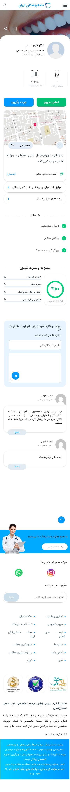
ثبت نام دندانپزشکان (56, 546)
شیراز (60, 660)
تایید (11, 597)
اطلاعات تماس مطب (32, 174)
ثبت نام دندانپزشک (21, 624)
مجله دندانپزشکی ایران (21, 634)
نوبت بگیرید (18, 102)
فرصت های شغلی (55, 634)
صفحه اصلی (25, 616)
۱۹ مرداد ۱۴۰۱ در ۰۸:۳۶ (45, 400)
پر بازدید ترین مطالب (20, 652)
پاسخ (17, 432)
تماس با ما (57, 652)
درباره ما (58, 644)
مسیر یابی (25, 145)
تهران (29, 660)
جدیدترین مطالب (22, 644)
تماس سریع (51, 102)
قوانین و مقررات (54, 616)
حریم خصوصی (55, 624)
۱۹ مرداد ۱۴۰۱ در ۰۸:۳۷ (45, 445)
